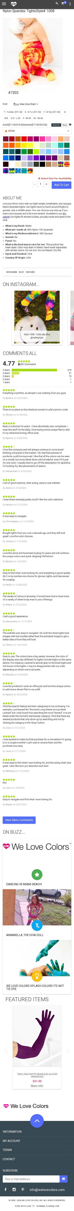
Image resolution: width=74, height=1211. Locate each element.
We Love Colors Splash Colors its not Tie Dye (35, 987)
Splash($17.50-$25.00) (35, 124)
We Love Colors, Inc (32, 1200)
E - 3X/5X (27, 118)
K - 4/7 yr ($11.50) (33, 112)
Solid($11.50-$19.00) (13, 124)
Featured (30, 272)
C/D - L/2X (15, 118)
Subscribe (10, 1170)
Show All (56, 125)
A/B (6, 118)
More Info (37, 1086)
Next (69, 318)
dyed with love (23, 1206)
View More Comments (19, 820)
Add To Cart (61, 185)
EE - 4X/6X (38, 118)
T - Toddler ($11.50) (13, 112)
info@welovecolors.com (47, 1190)
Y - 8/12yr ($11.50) (51, 112)
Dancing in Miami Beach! (24, 884)
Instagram (11, 272)
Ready (65, 125)
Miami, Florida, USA (49, 1206)
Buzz (21, 272)
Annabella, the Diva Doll (25, 935)
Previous (4, 318)
